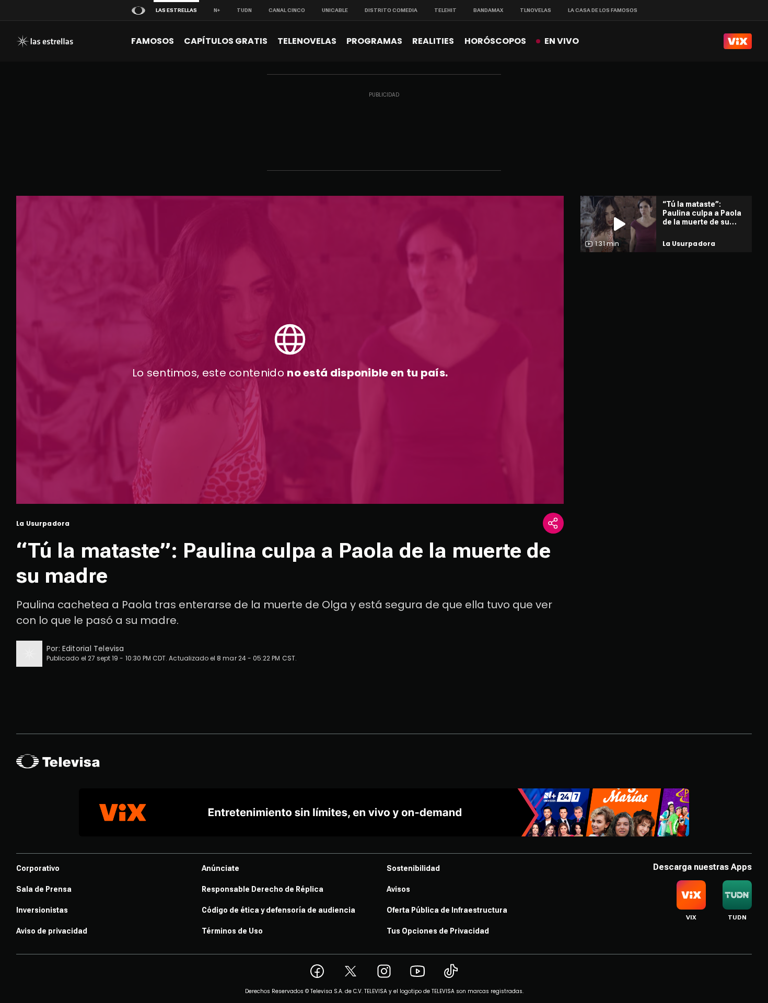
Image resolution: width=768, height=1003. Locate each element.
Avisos (398, 889)
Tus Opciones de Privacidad (438, 931)
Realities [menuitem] (433, 41)
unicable (335, 10)
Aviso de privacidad (51, 931)
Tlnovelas (535, 10)
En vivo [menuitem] (561, 41)
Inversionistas (42, 910)
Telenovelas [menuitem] (306, 41)
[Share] (553, 523)
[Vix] (738, 41)
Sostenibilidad (413, 868)
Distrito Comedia (391, 10)
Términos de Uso (232, 931)
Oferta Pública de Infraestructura (447, 910)
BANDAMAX (488, 10)
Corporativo (38, 868)
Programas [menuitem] (374, 41)
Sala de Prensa (44, 889)
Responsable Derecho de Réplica (262, 889)
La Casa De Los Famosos (602, 10)
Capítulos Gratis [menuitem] (225, 41)
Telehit (445, 10)
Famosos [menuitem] (152, 41)
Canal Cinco (287, 10)
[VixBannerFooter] (384, 812)
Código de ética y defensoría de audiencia (278, 910)
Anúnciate (220, 868)
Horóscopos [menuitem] (495, 41)
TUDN (244, 10)
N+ (217, 10)
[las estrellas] (44, 41)
